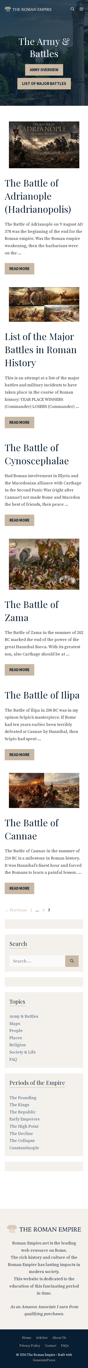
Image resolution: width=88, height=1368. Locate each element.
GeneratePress (44, 1360)
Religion (17, 1045)
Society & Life (22, 1052)
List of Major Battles (44, 83)
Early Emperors (24, 1119)
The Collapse (22, 1140)
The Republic (22, 1112)
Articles (42, 1338)
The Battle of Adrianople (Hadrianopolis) (38, 195)
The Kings (19, 1105)
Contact (50, 1346)
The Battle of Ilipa (42, 694)
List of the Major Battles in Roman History (41, 349)
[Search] (72, 961)
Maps (14, 1023)
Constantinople (24, 1148)
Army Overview (44, 69)
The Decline (21, 1133)
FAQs (65, 1346)
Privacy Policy (29, 1346)
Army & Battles (23, 1016)
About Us (59, 1338)
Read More (19, 268)
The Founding (22, 1098)
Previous (16, 910)
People (16, 1030)
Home (26, 1338)
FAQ (13, 1059)
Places (15, 1038)
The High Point (23, 1126)
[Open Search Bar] (72, 9)
